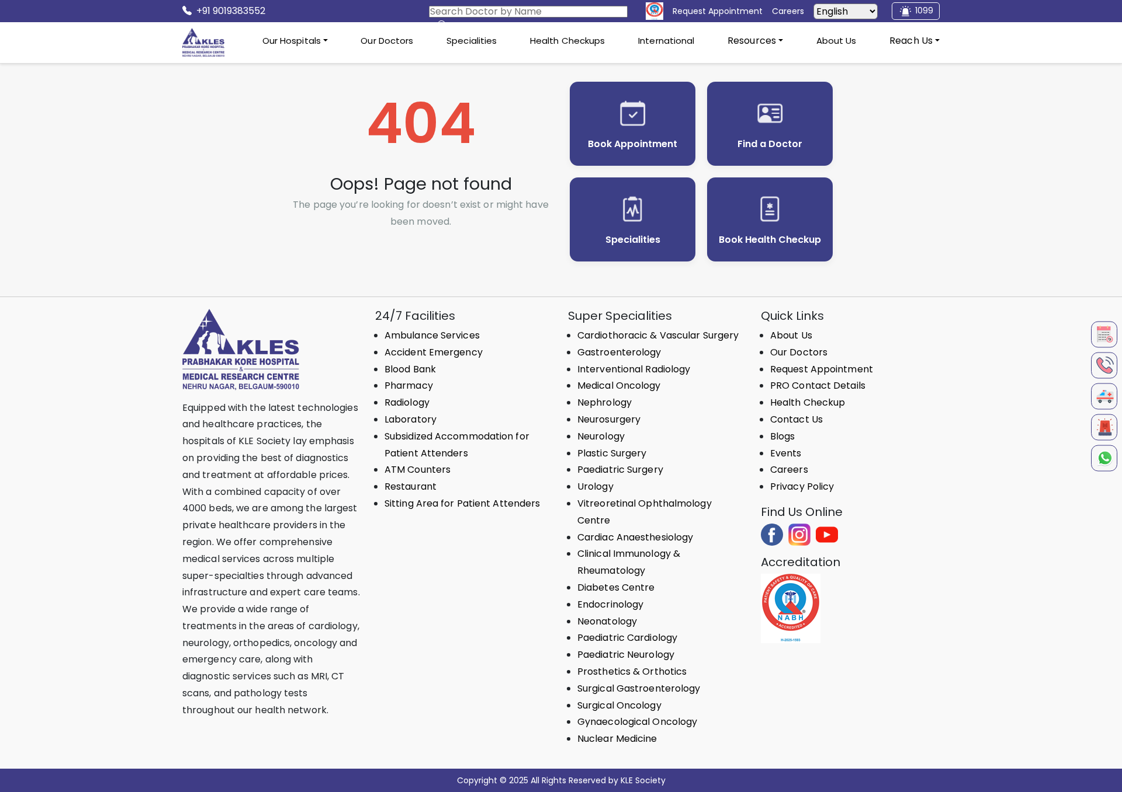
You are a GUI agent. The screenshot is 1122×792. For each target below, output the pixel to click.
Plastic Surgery (612, 453)
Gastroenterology (619, 352)
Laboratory (411, 419)
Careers (789, 469)
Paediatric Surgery (620, 469)
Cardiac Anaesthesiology (635, 537)
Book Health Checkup (770, 239)
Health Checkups (567, 40)
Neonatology (607, 621)
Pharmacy (409, 385)
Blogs (782, 436)
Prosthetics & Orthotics (632, 671)
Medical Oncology (619, 385)
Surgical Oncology (619, 705)
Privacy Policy (802, 486)
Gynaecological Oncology (637, 721)
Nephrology (604, 402)
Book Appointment (632, 144)
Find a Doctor (769, 144)
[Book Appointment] (1104, 334)
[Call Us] (1104, 365)
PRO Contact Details (817, 385)
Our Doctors (387, 40)
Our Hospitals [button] (291, 40)
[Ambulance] (1104, 396)
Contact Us (796, 419)
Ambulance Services (432, 335)
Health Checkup (807, 402)
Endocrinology (610, 604)
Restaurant (411, 486)
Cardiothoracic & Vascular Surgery (658, 335)
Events (786, 453)
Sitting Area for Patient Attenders (462, 503)
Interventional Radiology (633, 369)
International (666, 40)
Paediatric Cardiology (627, 637)
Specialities (471, 40)
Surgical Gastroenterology (639, 688)
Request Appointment (821, 369)
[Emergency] (1104, 427)
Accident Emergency (434, 352)
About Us (836, 40)
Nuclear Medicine (617, 738)
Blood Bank (410, 369)
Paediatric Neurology (625, 654)
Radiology (407, 402)
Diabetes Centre (616, 587)
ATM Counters (418, 469)
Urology (595, 486)
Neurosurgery (608, 419)
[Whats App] (1104, 458)
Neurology (601, 436)
